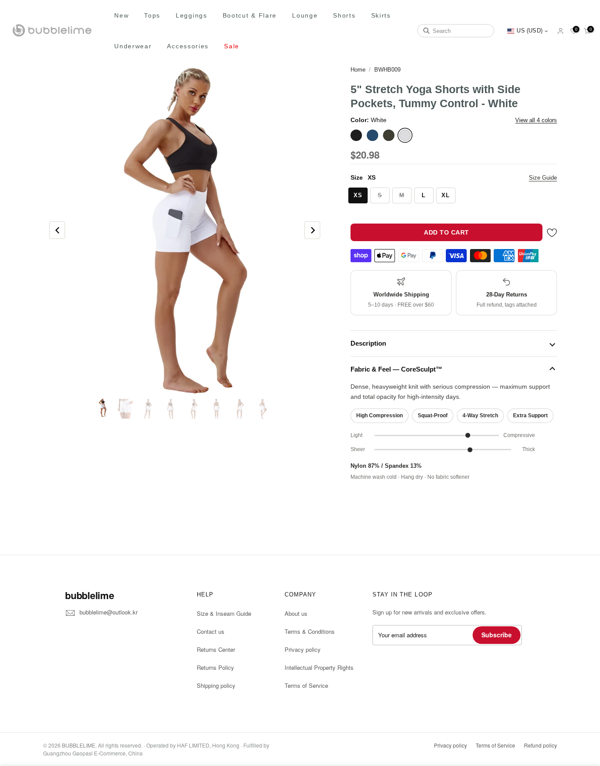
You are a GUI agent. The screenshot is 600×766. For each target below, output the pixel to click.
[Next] (312, 230)
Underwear (133, 46)
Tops (152, 15)
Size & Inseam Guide (224, 613)
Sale (231, 46)
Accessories (188, 46)
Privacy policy (303, 649)
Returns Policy (215, 667)
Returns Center (216, 649)
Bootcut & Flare (250, 15)
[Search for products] (426, 31)
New (121, 15)
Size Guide (543, 177)
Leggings (191, 15)
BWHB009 (387, 69)
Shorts (344, 15)
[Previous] (57, 230)
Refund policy (540, 745)
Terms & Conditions (310, 631)
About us (296, 613)
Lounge (305, 15)
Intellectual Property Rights (319, 667)
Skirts (381, 15)
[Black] (356, 135)
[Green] (388, 135)
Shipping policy (216, 685)
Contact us (210, 631)
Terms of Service (306, 685)
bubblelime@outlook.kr (108, 612)
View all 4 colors (536, 120)
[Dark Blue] (372, 135)
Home (358, 69)
